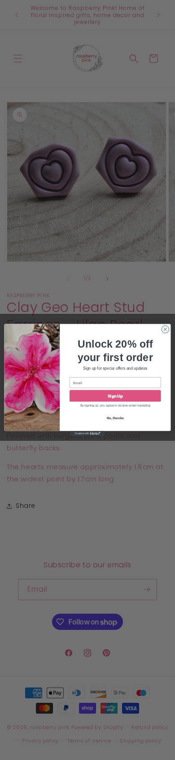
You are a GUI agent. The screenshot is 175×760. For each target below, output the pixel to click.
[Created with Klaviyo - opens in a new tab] (87, 433)
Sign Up (115, 396)
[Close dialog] (165, 329)
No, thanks (115, 417)
